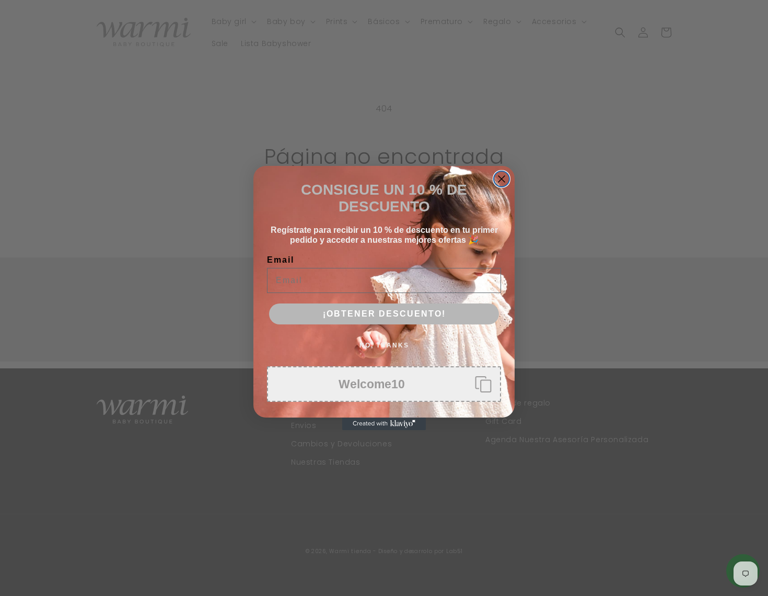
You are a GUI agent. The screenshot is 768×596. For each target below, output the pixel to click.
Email (280, 259)
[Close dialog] (501, 179)
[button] (384, 384)
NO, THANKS (384, 345)
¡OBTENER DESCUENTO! (384, 313)
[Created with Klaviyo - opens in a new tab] (384, 424)
